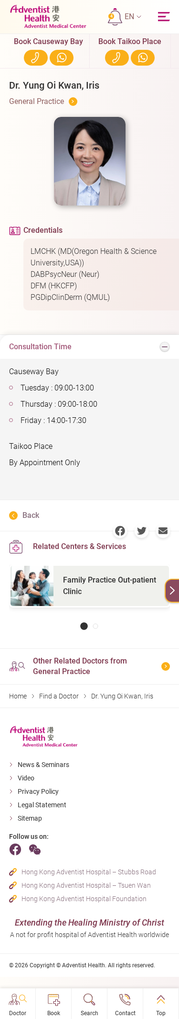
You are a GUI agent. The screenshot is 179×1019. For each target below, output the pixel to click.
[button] (133, 17)
